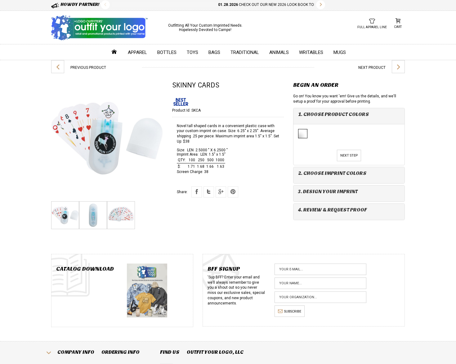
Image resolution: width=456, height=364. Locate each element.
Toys (192, 52)
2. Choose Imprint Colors (332, 173)
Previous (105, 4)
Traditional (244, 52)
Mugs (339, 52)
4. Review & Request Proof (332, 210)
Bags (214, 52)
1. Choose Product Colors (333, 114)
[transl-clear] (303, 134)
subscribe (292, 311)
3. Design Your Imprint (328, 191)
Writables (311, 52)
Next (320, 4)
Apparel (137, 52)
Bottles (167, 52)
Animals (279, 52)
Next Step (349, 155)
